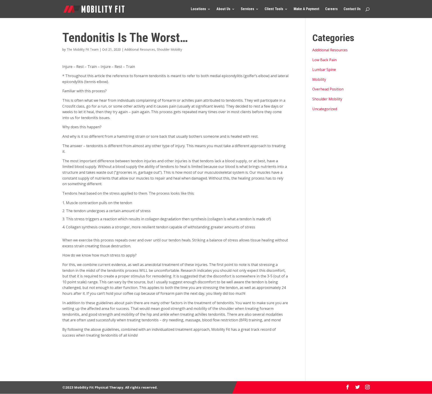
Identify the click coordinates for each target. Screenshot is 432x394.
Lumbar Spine (324, 69)
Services (247, 9)
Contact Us (352, 9)
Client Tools (274, 9)
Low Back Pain (324, 59)
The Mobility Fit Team (83, 49)
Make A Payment (306, 9)
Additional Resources (139, 49)
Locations (198, 9)
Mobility (319, 79)
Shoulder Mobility (169, 49)
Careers (331, 9)
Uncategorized (324, 108)
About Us (223, 9)
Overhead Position (328, 89)
